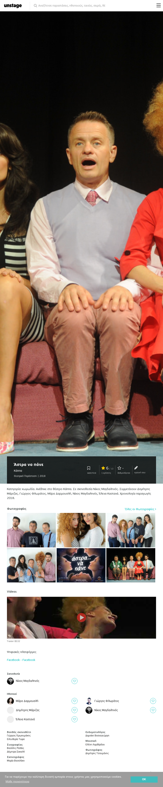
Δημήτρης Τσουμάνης (97, 753)
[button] (157, 6)
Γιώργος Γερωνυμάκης (19, 735)
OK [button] (144, 779)
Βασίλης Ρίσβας (15, 748)
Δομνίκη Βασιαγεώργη (97, 735)
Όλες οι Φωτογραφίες (140, 509)
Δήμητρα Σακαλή (16, 752)
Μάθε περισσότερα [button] (17, 781)
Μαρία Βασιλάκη (16, 761)
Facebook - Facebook (21, 660)
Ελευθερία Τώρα (16, 739)
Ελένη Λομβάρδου (95, 744)
